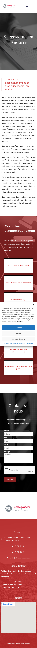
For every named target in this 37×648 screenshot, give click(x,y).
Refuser (18, 333)
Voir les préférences (18, 339)
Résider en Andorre (18, 574)
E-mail (6, 445)
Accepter (19, 328)
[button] (33, 304)
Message (7, 452)
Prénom (6, 430)
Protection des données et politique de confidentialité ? (19, 343)
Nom (5, 437)
